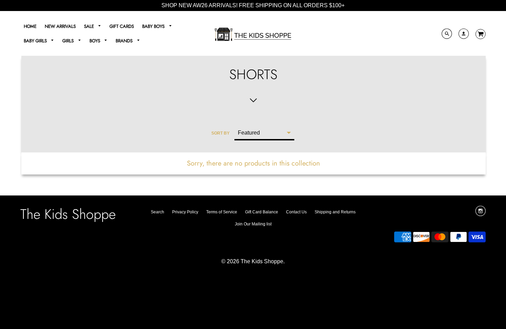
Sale (89, 26)
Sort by (220, 133)
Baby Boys (154, 26)
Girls (68, 41)
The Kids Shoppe (68, 214)
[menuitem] (30, 26)
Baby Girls (36, 41)
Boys (95, 41)
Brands (125, 41)
